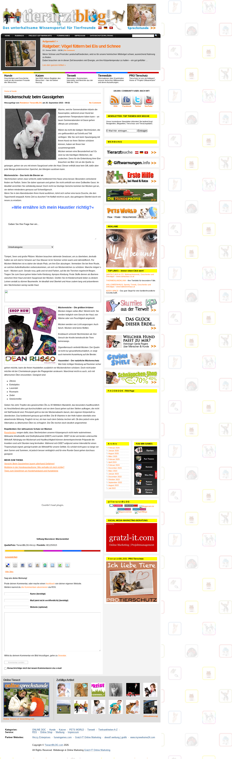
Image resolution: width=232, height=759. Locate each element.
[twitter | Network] (137, 104)
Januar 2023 (113, 474)
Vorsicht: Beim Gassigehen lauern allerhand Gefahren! (29, 464)
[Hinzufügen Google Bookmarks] (31, 568)
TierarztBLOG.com (54, 745)
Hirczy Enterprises (41, 737)
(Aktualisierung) (151, 716)
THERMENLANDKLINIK (116, 280)
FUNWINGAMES (63, 36)
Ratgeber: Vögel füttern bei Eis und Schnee (81, 46)
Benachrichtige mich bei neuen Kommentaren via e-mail (34, 668)
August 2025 (113, 453)
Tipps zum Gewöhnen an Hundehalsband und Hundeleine (31, 471)
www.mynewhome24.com (142, 737)
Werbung (60, 732)
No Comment (69, 50)
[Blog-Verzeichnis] (116, 506)
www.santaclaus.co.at (125, 276)
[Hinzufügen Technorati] (60, 568)
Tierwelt (91, 729)
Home (7, 36)
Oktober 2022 (114, 479)
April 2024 (112, 462)
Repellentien (10, 432)
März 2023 (112, 471)
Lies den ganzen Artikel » (54, 65)
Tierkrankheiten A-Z (108, 729)
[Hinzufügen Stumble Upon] (45, 568)
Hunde (14, 91)
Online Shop (46, 732)
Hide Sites (9, 572)
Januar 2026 (113, 451)
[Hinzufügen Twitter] (68, 568)
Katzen (62, 729)
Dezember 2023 (115, 468)
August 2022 (113, 485)
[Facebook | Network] (126, 104)
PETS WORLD (76, 729)
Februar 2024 (114, 465)
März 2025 (112, 456)
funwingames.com (63, 737)
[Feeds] (114, 104)
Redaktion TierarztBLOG (31, 103)
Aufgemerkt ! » (50, 41)
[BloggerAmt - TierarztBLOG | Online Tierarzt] (146, 506)
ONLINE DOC (39, 729)
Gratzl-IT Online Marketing (88, 737)
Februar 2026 (114, 448)
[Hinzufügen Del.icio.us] (8, 568)
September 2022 (115, 482)
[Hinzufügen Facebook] (23, 568)
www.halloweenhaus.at (125, 287)
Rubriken (19, 36)
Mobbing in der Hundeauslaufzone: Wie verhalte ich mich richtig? (34, 467)
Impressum (80, 36)
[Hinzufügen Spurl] (53, 568)
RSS (34, 732)
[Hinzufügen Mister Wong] (38, 568)
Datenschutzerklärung (101, 36)
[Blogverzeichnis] (124, 512)
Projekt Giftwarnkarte (40, 36)
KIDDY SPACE (112, 291)
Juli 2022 (112, 488)
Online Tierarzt (11, 680)
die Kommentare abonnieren (34, 587)
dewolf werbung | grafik (115, 737)
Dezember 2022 (115, 477)
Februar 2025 (114, 459)
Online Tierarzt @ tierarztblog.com (18, 719)
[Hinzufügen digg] (16, 568)
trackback (50, 583)
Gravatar (62, 655)
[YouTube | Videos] (148, 104)
